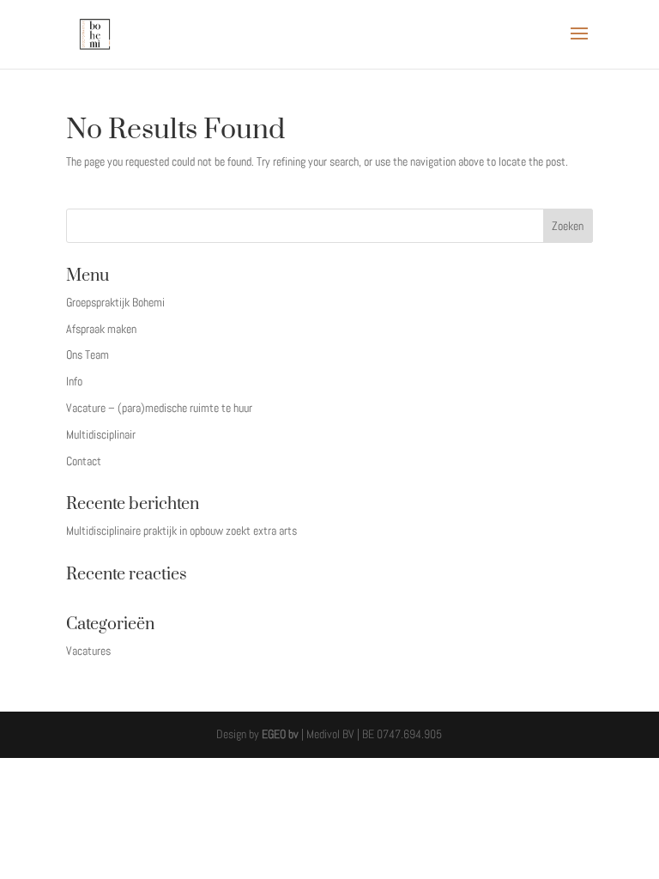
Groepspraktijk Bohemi (115, 302)
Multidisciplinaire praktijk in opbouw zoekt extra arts (181, 530)
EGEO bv (280, 734)
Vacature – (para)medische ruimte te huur (159, 407)
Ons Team (87, 354)
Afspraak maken (101, 328)
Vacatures (88, 650)
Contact (83, 461)
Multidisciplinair (101, 434)
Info (74, 381)
